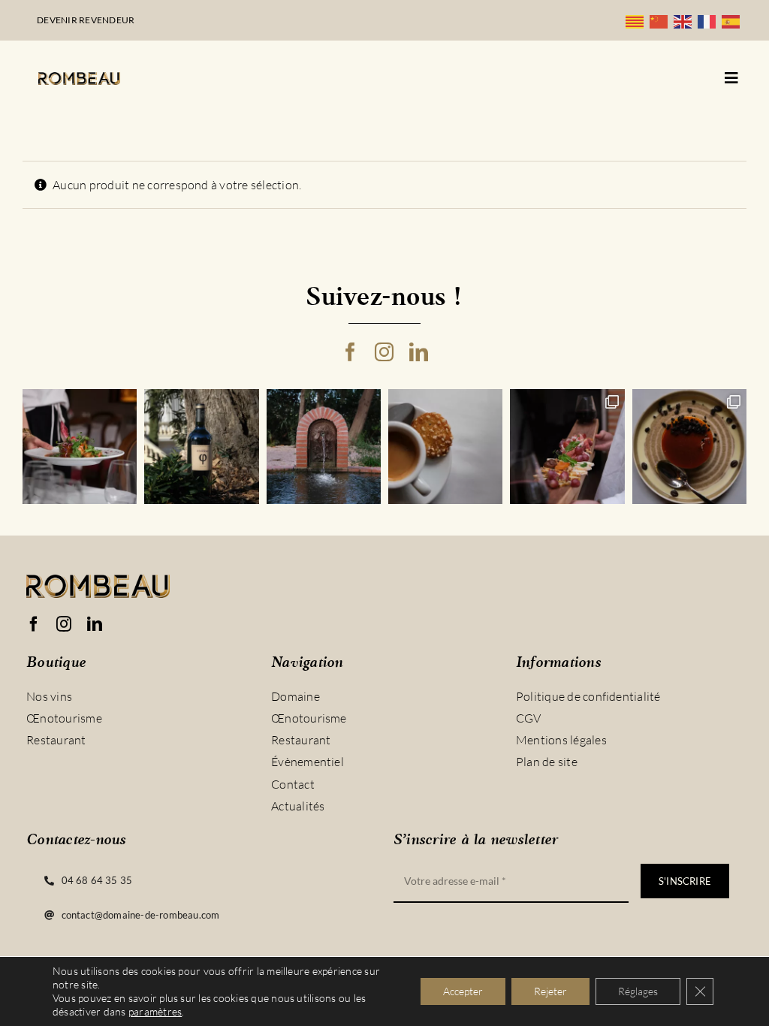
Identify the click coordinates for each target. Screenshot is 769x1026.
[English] (686, 20)
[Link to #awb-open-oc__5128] (731, 78)
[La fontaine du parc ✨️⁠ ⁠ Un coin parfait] (324, 446)
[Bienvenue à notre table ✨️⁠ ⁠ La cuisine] (80, 446)
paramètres (155, 1011)
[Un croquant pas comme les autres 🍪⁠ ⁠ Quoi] (445, 446)
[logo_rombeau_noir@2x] (78, 78)
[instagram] (384, 352)
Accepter (463, 991)
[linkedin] (418, 352)
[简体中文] (662, 20)
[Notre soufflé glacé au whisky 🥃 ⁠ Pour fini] (689, 446)
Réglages (638, 991)
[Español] (734, 20)
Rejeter (550, 991)
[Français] (710, 20)
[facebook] (350, 352)
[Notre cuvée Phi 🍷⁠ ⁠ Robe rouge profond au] (201, 446)
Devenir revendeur (85, 20)
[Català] (638, 20)
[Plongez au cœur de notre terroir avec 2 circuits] (567, 446)
